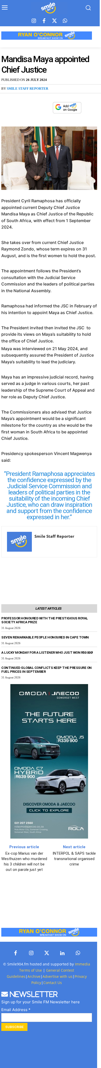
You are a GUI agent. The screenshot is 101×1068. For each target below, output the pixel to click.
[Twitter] (54, 21)
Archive (33, 976)
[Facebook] (44, 21)
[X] (34, 108)
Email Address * (16, 1009)
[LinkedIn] (62, 953)
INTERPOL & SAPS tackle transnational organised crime (74, 859)
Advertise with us (57, 976)
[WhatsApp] (46, 108)
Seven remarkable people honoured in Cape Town (45, 637)
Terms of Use (30, 970)
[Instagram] (33, 21)
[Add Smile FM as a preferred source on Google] (67, 109)
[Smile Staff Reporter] (19, 542)
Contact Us (52, 982)
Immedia (82, 964)
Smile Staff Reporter (27, 88)
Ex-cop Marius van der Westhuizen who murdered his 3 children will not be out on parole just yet (24, 861)
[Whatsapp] (65, 21)
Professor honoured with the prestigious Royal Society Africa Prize (44, 620)
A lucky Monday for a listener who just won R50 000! (47, 652)
